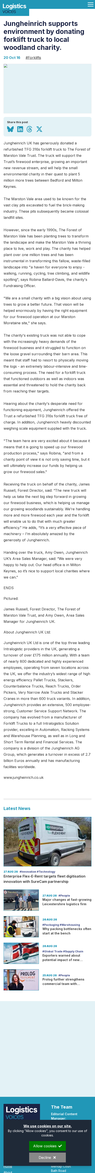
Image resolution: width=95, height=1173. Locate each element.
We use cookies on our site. (47, 1126)
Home (8, 1166)
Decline (45, 1157)
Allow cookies (45, 1146)
